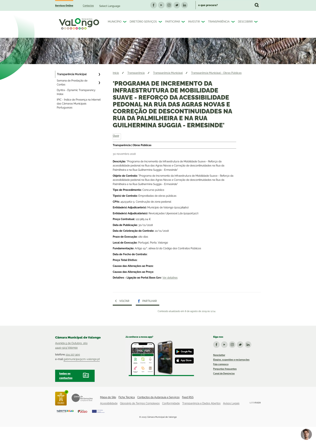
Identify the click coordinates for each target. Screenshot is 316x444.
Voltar (124, 301)
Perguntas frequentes (225, 369)
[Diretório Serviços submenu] (160, 22)
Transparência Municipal (72, 74)
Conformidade (171, 403)
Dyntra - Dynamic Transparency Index (76, 92)
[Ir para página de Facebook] (217, 344)
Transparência (219, 21)
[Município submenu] (125, 22)
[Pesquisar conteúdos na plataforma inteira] (257, 5)
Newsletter (219, 355)
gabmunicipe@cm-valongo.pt (82, 359)
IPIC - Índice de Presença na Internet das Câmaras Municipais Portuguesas (79, 103)
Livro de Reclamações (82, 398)
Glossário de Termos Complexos (140, 403)
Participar (172, 21)
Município (114, 21)
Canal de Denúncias (224, 373)
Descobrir (245, 21)
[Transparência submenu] (233, 22)
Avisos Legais (231, 403)
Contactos (88, 5)
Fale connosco (220, 364)
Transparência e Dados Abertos (201, 403)
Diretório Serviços (143, 21)
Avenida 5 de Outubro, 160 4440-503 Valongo (71, 345)
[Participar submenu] (183, 22)
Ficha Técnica (126, 397)
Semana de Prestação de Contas (72, 82)
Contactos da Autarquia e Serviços (158, 397)
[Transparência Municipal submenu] (99, 74)
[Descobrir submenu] (256, 22)
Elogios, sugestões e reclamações (231, 359)
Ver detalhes (170, 277)
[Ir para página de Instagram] (233, 344)
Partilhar (149, 301)
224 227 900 (73, 354)
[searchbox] (228, 5)
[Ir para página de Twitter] (241, 344)
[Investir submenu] (203, 22)
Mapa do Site (108, 397)
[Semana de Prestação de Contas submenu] (99, 82)
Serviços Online (64, 5)
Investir (194, 21)
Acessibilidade (109, 403)
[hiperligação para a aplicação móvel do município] (159, 358)
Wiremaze (255, 402)
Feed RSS (188, 397)
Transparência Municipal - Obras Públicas (216, 72)
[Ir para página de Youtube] (225, 344)
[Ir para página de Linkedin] (249, 344)
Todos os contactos (65, 376)
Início (116, 72)
